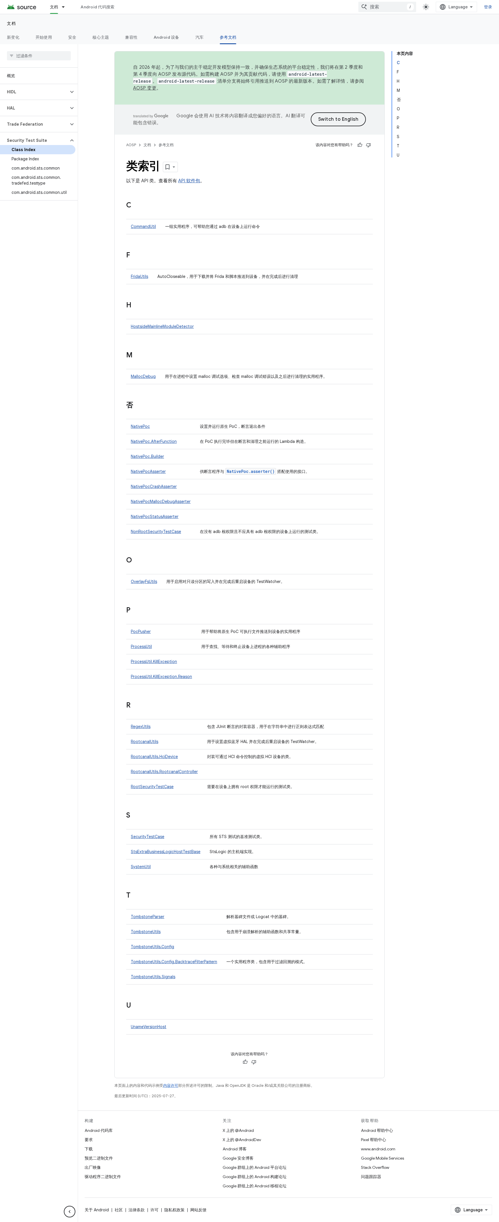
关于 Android (97, 1210)
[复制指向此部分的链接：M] (138, 355)
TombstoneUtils (146, 931)
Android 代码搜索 (97, 7)
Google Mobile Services (382, 1158)
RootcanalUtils (144, 741)
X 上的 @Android (238, 1130)
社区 (119, 1210)
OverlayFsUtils (144, 581)
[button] (34, 91)
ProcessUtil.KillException (154, 661)
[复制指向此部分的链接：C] (137, 205)
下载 (89, 1149)
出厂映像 (93, 1167)
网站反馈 (198, 1210)
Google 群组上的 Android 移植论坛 (254, 1185)
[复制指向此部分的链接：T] (136, 895)
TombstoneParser (147, 916)
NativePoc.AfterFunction (154, 441)
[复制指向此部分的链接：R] (136, 705)
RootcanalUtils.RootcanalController (164, 771)
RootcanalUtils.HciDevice (154, 756)
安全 (72, 37)
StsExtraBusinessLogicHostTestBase (165, 851)
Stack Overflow (375, 1167)
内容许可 (170, 1085)
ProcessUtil (141, 646)
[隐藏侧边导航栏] (69, 1211)
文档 (54, 7)
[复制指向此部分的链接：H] (137, 305)
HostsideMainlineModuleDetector (162, 326)
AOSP (131, 144)
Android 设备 (166, 37)
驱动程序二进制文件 (103, 1176)
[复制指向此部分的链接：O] (138, 560)
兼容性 (131, 37)
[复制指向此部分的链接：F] (135, 255)
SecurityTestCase (147, 836)
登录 (488, 7)
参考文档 (228, 37)
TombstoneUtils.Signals (153, 976)
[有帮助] (359, 145)
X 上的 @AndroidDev (242, 1139)
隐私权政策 (174, 1210)
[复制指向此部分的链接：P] (136, 610)
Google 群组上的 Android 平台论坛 (254, 1167)
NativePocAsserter (148, 471)
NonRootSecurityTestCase (156, 531)
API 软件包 (189, 181)
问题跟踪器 (371, 1176)
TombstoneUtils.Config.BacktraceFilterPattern (174, 961)
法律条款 (137, 1210)
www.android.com (378, 1149)
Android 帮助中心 (377, 1130)
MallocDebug (143, 376)
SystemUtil (141, 866)
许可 (154, 1210)
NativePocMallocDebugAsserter (161, 501)
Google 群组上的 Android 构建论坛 (254, 1176)
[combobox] (387, 7)
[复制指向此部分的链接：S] (136, 815)
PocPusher (141, 631)
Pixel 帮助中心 (373, 1139)
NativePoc (140, 426)
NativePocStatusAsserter (154, 516)
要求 (89, 1139)
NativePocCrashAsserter (154, 486)
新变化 (13, 37)
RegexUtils (140, 726)
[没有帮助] (368, 145)
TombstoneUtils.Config (152, 946)
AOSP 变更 (145, 88)
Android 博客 (235, 1149)
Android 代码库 (99, 1130)
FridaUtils (139, 276)
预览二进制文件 (99, 1158)
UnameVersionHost (148, 1026)
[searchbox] (39, 55)
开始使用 (44, 37)
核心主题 (100, 37)
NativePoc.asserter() (251, 471)
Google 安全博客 (238, 1158)
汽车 (199, 37)
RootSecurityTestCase (152, 786)
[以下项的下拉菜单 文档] (66, 7)
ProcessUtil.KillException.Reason (161, 676)
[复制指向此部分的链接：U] (137, 1005)
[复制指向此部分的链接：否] (139, 405)
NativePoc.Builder (147, 456)
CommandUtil (143, 226)
